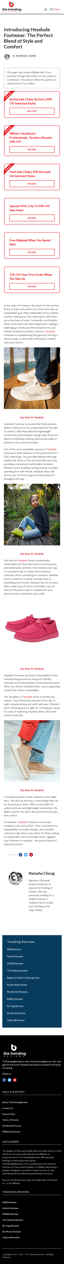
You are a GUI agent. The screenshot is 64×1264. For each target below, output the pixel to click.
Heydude (50, 331)
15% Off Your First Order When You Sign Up (30, 276)
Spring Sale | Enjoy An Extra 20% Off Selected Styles (30, 101)
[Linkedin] (15, 1080)
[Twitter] (9, 1080)
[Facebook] (4, 1080)
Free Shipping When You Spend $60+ (29, 242)
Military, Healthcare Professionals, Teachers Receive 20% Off (30, 137)
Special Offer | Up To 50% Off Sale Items (29, 208)
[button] (55, 9)
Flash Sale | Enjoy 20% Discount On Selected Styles (30, 174)
